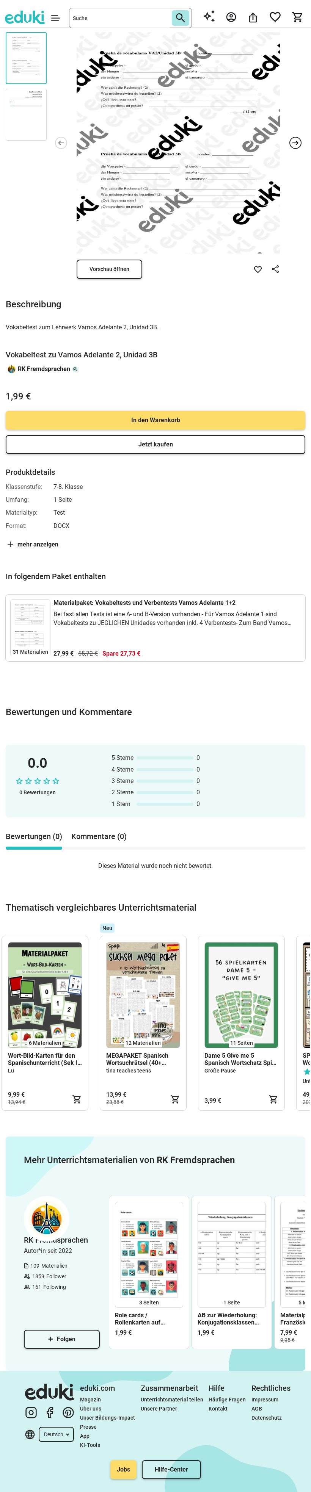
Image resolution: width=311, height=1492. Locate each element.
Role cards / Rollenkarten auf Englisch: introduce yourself (141, 1319)
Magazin (90, 1399)
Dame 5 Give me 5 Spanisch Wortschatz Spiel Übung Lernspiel (240, 1059)
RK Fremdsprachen (44, 369)
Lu (11, 1071)
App (85, 1436)
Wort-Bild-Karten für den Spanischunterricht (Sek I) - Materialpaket (44, 1059)
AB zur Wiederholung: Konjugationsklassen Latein (227, 1319)
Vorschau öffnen (109, 269)
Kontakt (218, 1409)
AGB (256, 1409)
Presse (88, 1427)
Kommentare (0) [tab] (99, 836)
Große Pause (220, 1071)
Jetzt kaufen (155, 444)
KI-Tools (90, 1445)
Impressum (264, 1399)
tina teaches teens (128, 1071)
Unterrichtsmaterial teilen (172, 1399)
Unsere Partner (159, 1409)
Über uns (90, 1409)
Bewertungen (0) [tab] (34, 836)
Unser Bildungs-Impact (107, 1418)
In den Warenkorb (155, 420)
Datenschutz (266, 1418)
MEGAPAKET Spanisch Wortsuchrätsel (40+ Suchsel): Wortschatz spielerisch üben (137, 1059)
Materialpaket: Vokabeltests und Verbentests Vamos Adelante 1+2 (144, 602)
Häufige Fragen (227, 1399)
